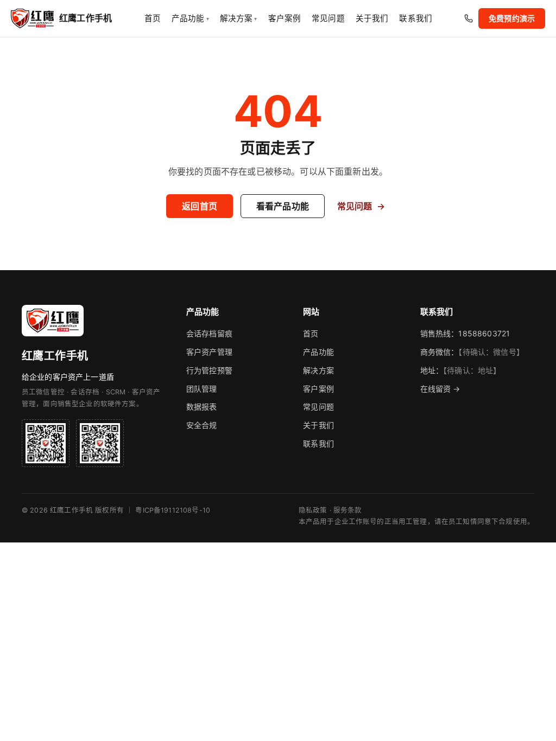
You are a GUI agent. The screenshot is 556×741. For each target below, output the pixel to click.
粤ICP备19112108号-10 (172, 510)
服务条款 (347, 510)
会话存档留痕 (209, 333)
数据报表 (201, 406)
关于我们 (372, 18)
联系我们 (415, 18)
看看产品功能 (282, 206)
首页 (152, 18)
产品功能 (190, 18)
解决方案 (238, 18)
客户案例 (284, 18)
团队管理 (201, 388)
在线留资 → (440, 388)
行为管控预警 (209, 370)
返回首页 (199, 206)
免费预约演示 (512, 18)
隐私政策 (313, 510)
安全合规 (201, 425)
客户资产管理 (209, 351)
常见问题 (328, 18)
